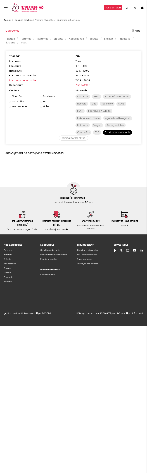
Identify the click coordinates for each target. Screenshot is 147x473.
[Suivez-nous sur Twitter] (121, 250)
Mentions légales (48, 259)
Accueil (7, 20)
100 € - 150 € (82, 75)
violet (46, 106)
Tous (78, 61)
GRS (94, 104)
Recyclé (81, 104)
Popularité (15, 66)
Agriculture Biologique (117, 118)
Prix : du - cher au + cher (23, 75)
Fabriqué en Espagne (117, 96)
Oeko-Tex (82, 96)
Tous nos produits (23, 20)
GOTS (121, 104)
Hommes (42, 39)
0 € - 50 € (81, 66)
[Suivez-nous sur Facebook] (115, 250)
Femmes (25, 39)
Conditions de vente (50, 250)
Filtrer (137, 31)
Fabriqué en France (88, 118)
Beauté (93, 39)
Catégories (12, 31)
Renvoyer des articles (87, 264)
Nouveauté (15, 71)
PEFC (96, 96)
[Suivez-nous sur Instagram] (127, 250)
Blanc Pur (17, 96)
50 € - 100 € (82, 71)
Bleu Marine (49, 96)
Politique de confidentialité (53, 255)
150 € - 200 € (83, 80)
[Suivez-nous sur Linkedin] (141, 250)
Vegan (97, 125)
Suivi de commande (87, 255)
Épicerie (10, 42)
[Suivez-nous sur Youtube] (134, 250)
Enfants (58, 39)
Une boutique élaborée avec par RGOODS (29, 313)
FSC (97, 132)
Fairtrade (82, 125)
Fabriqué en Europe (99, 111)
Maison (108, 39)
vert (45, 101)
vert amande (19, 106)
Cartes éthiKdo (47, 275)
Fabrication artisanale (117, 132)
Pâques (10, 39)
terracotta (18, 101)
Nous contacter (84, 259)
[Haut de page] (139, 458)
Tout (24, 42)
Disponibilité (16, 85)
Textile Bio (107, 104)
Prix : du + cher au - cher (23, 80)
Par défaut (15, 61)
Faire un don (113, 7)
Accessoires (76, 39)
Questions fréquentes (87, 250)
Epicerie (8, 282)
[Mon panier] (142, 8)
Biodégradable (115, 125)
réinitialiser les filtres (73, 138)
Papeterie (125, 39)
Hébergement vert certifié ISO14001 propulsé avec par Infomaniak (110, 313)
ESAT (80, 111)
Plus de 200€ (82, 85)
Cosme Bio (83, 132)
